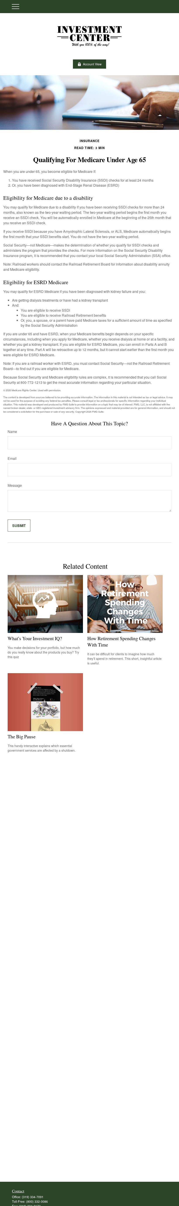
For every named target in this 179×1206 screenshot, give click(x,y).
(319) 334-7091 (32, 1197)
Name (12, 431)
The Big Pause (22, 736)
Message (15, 485)
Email (12, 458)
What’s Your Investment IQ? (35, 638)
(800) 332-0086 (37, 1201)
